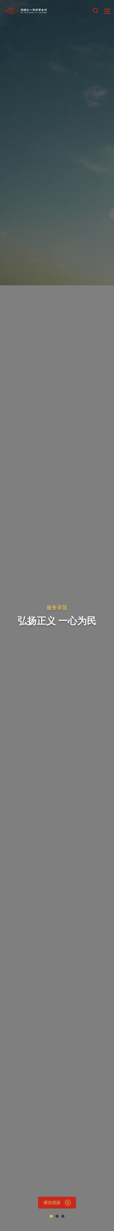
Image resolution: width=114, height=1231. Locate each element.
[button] (51, 1216)
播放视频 (51, 1202)
